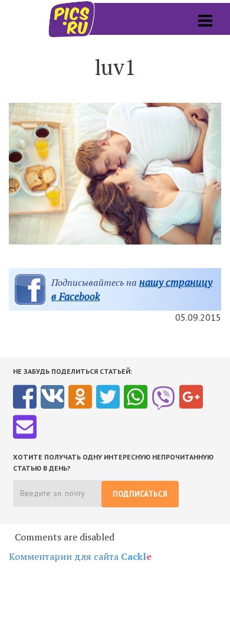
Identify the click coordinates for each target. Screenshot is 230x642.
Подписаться (140, 494)
